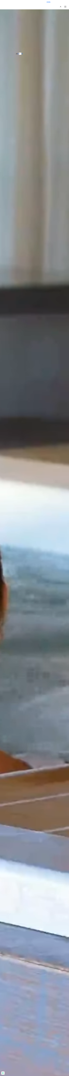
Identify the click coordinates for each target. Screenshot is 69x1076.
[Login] (61, 6)
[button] (65, 7)
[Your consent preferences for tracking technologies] (3, 1073)
